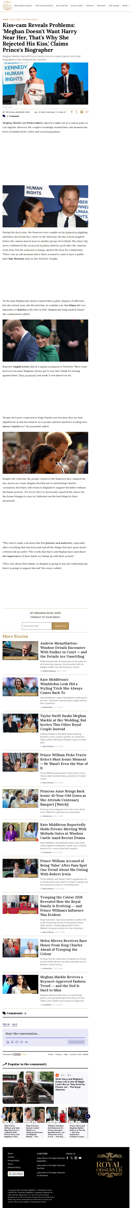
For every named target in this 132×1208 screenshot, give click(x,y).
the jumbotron (69, 232)
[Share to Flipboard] (80, 113)
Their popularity (27, 375)
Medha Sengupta (49, 671)
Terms (10, 1164)
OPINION (90, 6)
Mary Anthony (48, 746)
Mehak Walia (47, 707)
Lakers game (78, 122)
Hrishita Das (47, 816)
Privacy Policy (13, 1160)
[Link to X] (71, 1158)
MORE (125, 6)
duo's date (21, 232)
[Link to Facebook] (67, 1158)
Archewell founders (39, 245)
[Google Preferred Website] (16, 1175)
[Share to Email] (86, 113)
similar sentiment (49, 366)
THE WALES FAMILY (44, 6)
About (10, 1153)
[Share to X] (75, 113)
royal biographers (50, 131)
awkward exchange (34, 249)
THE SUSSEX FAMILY (23, 6)
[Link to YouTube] (80, 1158)
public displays (62, 300)
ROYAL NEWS (77, 6)
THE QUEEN (114, 6)
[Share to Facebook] (72, 113)
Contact (11, 1157)
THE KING (101, 6)
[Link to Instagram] (76, 1158)
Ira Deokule (47, 852)
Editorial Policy (14, 1167)
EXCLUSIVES (62, 6)
